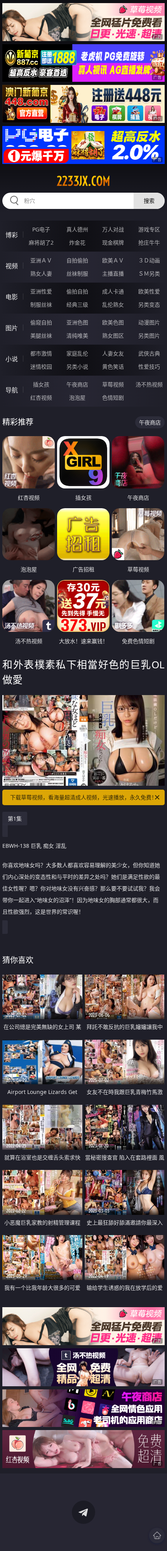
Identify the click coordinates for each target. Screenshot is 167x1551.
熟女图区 (113, 335)
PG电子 (41, 229)
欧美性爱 (149, 291)
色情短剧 (113, 397)
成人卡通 (113, 291)
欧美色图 (113, 322)
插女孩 (41, 384)
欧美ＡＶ (113, 260)
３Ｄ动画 (149, 260)
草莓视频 (113, 384)
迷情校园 (41, 366)
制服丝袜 (41, 304)
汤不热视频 (149, 384)
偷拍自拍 (77, 291)
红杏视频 (41, 397)
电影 (11, 297)
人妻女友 (113, 353)
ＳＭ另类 (149, 273)
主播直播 (113, 273)
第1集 (15, 818)
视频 (11, 266)
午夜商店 (77, 384)
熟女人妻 (41, 273)
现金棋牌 (113, 242)
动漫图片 (149, 322)
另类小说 (77, 366)
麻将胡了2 (41, 242)
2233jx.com (83, 181)
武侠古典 (149, 353)
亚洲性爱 (41, 291)
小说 (11, 359)
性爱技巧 (149, 366)
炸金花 (77, 242)
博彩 (11, 235)
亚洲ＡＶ (41, 260)
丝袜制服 (77, 273)
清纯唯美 (77, 335)
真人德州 (77, 229)
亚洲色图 (77, 322)
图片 (11, 328)
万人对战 (113, 229)
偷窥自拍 (41, 322)
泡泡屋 (77, 397)
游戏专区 (149, 229)
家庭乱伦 (77, 353)
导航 (11, 390)
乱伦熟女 (113, 304)
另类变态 (149, 304)
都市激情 (41, 353)
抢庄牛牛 (149, 242)
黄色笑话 (113, 366)
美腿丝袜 (41, 335)
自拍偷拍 (77, 260)
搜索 (149, 200)
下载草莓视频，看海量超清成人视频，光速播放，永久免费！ (83, 797)
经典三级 (77, 304)
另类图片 (149, 335)
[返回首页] (157, 1535)
